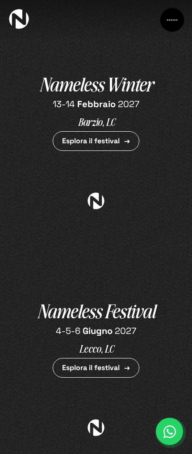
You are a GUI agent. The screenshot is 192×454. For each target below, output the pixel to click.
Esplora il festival (91, 141)
